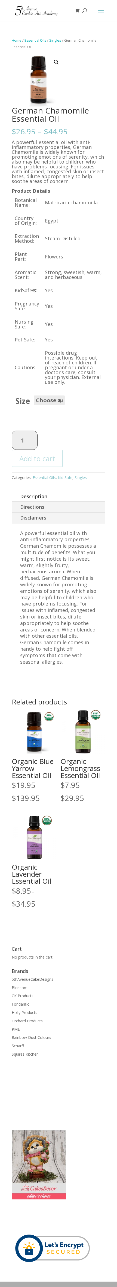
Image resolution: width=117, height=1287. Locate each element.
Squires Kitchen (25, 1054)
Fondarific (20, 1004)
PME (16, 1029)
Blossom (19, 987)
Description (33, 496)
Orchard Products (27, 1020)
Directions (32, 507)
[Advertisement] (39, 1093)
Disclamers (33, 517)
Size (23, 401)
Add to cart (37, 458)
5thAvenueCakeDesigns (32, 979)
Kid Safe (65, 477)
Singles (55, 40)
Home (16, 40)
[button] (56, 62)
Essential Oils (35, 40)
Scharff (18, 1045)
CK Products (22, 995)
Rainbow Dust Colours (31, 1037)
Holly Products (24, 1012)
